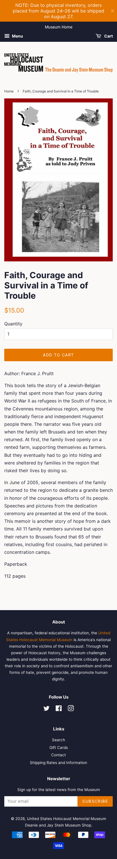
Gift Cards (58, 747)
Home (9, 91)
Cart (108, 36)
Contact (58, 755)
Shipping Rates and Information (58, 762)
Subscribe (95, 801)
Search (58, 740)
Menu (17, 36)
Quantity (13, 324)
